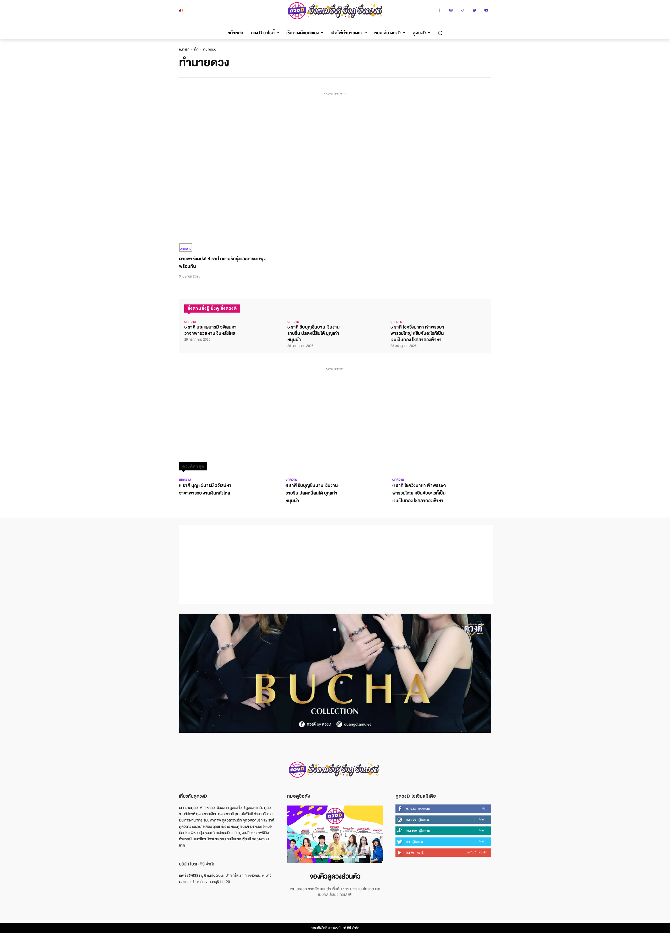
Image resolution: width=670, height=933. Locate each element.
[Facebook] (439, 10)
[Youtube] (486, 10)
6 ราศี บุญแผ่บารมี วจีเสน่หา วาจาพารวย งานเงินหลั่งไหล (210, 330)
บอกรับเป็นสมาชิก (476, 852)
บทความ (186, 249)
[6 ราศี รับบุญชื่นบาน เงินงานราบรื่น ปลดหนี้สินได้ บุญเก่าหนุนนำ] (363, 328)
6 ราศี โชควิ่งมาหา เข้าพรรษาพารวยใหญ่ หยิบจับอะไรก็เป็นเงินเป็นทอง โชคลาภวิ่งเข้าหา (417, 333)
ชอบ (484, 808)
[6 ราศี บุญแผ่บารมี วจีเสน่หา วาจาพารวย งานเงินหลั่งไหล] (260, 328)
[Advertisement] (336, 135)
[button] (440, 33)
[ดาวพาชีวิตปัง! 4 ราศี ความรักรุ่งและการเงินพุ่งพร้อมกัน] (227, 221)
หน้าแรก (184, 49)
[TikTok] (462, 10)
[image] (335, 834)
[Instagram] (451, 10)
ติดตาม (482, 819)
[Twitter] (474, 10)
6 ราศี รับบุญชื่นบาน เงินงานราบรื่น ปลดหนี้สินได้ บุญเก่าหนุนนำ (313, 333)
